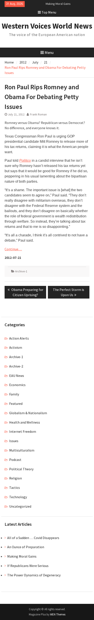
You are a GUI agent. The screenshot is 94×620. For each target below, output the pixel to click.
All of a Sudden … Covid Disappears (33, 538)
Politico (25, 160)
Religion (15, 478)
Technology (18, 497)
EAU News (16, 375)
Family (14, 394)
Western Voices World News (47, 26)
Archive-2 (16, 366)
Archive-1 (21, 271)
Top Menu (49, 12)
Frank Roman (38, 114)
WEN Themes (57, 614)
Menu (49, 52)
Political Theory (21, 469)
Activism (15, 347)
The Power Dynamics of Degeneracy (34, 575)
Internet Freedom (22, 431)
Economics (17, 385)
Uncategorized (20, 506)
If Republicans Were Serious (28, 565)
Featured (16, 403)
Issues (13, 441)
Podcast (15, 459)
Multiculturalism (21, 450)
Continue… (13, 249)
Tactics (14, 487)
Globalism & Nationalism (28, 413)
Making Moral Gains (58, 4)
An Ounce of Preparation (25, 547)
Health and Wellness (24, 422)
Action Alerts (19, 338)
